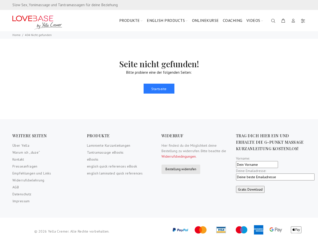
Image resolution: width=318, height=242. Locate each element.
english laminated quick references (115, 173)
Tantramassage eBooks (105, 152)
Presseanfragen (25, 166)
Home (16, 35)
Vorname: (243, 158)
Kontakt (18, 159)
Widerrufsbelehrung (28, 180)
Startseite (158, 89)
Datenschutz (22, 194)
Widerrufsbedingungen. (179, 156)
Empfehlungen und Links (31, 173)
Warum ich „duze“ (26, 152)
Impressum (21, 201)
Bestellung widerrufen (180, 169)
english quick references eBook (112, 166)
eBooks (93, 159)
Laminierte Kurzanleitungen (108, 145)
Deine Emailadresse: (251, 171)
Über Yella (20, 145)
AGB (15, 187)
